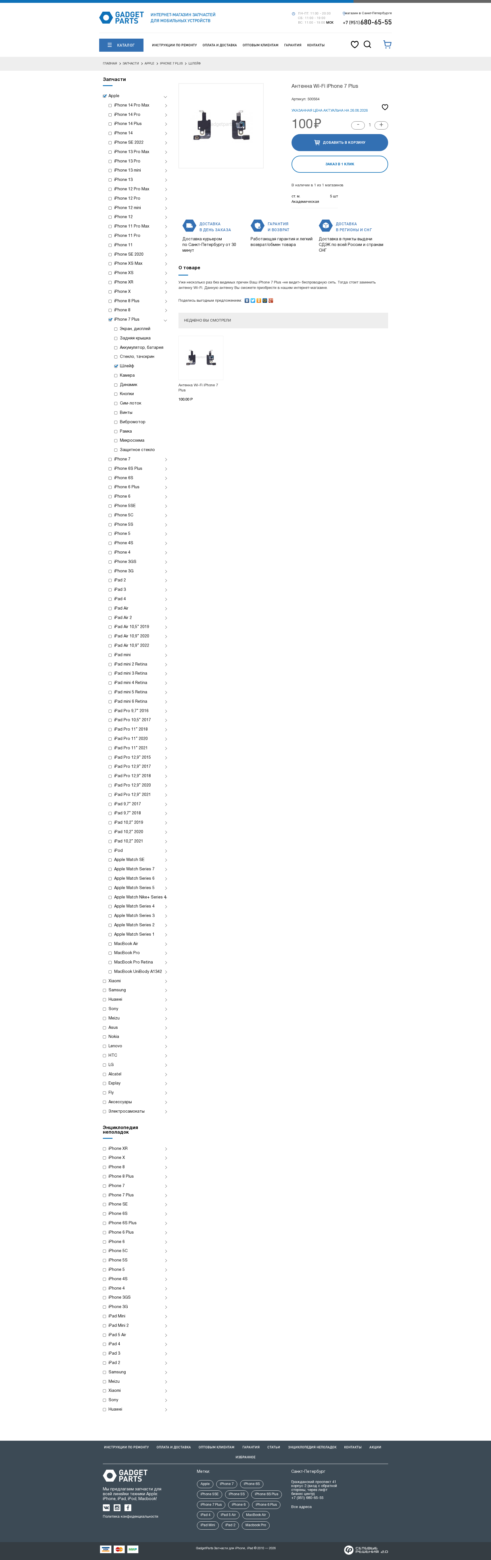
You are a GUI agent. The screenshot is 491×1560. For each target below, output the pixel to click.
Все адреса (301, 1507)
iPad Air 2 (123, 618)
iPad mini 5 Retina (130, 692)
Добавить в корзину (344, 142)
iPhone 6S (123, 478)
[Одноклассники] (259, 299)
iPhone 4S (123, 543)
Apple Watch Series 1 (134, 935)
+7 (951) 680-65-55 (307, 1498)
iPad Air (121, 608)
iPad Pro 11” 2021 (131, 748)
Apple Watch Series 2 (134, 925)
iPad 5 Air (117, 1335)
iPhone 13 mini (127, 170)
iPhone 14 (123, 133)
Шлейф (127, 366)
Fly (111, 1093)
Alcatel (115, 1074)
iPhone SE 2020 (128, 254)
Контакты (316, 45)
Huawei (115, 1000)
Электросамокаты (127, 1111)
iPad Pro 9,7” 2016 (131, 711)
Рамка (126, 431)
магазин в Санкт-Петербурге (368, 13)
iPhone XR (123, 282)
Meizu (114, 1018)
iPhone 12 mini (127, 208)
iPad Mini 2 (119, 1326)
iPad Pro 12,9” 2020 (132, 785)
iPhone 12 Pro (127, 199)
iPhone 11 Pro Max (131, 226)
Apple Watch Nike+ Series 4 (140, 897)
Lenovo (115, 1046)
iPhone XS (124, 273)
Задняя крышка (135, 338)
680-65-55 (367, 21)
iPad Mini (117, 1316)
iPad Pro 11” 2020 (131, 739)
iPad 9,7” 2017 (127, 804)
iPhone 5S (123, 525)
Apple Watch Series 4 (134, 906)
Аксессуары (120, 1102)
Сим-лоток (130, 403)
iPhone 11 (123, 245)
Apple (114, 96)
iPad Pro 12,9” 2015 (132, 758)
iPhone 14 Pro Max (131, 105)
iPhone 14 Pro (127, 115)
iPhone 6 (122, 497)
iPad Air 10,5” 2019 (131, 627)
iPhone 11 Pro (127, 236)
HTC (113, 1056)
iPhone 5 (122, 534)
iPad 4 (120, 599)
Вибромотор (132, 422)
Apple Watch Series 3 (134, 916)
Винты (126, 413)
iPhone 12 (123, 217)
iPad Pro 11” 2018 (131, 729)
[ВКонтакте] (247, 299)
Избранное (245, 1457)
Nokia (114, 1037)
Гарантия (292, 45)
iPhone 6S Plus (128, 469)
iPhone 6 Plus (127, 487)
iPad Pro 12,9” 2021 (132, 795)
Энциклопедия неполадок (312, 1447)
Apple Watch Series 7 (134, 869)
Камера (127, 376)
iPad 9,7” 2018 (127, 813)
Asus (113, 1028)
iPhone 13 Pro (127, 161)
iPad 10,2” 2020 (128, 832)
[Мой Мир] (265, 299)
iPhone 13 (123, 180)
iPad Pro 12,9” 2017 (132, 767)
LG (111, 1065)
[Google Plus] (271, 299)
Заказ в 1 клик (339, 164)
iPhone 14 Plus (128, 124)
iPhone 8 (122, 310)
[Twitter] (253, 299)
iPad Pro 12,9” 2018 (132, 776)
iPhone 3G (124, 571)
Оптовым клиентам (260, 45)
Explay (114, 1083)
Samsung (117, 990)
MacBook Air (126, 944)
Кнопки (127, 394)
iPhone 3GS (125, 562)
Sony (113, 1009)
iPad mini (122, 655)
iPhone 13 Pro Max (131, 152)
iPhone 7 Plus (127, 320)
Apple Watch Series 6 (134, 879)
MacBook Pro (127, 953)
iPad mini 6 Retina (130, 702)
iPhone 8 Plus (127, 301)
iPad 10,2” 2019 (128, 823)
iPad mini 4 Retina (130, 683)
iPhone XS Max (128, 264)
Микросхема (132, 441)
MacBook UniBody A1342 (138, 972)
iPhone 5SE (125, 506)
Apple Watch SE (129, 860)
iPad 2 (120, 580)
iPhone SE (118, 1204)
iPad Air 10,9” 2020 (131, 636)
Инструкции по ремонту (174, 45)
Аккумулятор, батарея (141, 348)
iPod (118, 851)
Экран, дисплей (135, 329)
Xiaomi (115, 981)
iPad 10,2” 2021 (128, 841)
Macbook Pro (256, 1525)
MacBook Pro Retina (133, 962)
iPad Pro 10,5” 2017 (132, 720)
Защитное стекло (137, 450)
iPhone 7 (122, 459)
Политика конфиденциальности (130, 1517)
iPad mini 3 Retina (130, 673)
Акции (375, 1447)
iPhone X (122, 292)
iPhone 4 (122, 552)
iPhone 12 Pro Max (131, 189)
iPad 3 (120, 590)
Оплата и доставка (220, 45)
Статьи (273, 1447)
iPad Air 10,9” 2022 (131, 646)
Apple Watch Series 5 (134, 888)
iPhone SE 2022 (128, 143)
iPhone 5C (123, 515)
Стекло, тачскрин (137, 357)
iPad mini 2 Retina (130, 664)
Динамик (128, 385)
